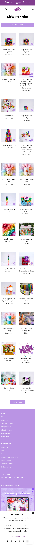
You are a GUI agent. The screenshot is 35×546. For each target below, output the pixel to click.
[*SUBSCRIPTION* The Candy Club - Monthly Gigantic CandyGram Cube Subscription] (26, 68)
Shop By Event (6, 430)
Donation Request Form (9, 457)
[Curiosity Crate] (8, 347)
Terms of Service (7, 464)
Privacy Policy (6, 460)
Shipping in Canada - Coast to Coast (17, 3)
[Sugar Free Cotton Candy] (8, 317)
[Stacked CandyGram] (8, 134)
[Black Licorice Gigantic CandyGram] (26, 377)
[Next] (33, 3)
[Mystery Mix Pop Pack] (26, 228)
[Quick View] (14, 44)
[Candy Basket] (8, 104)
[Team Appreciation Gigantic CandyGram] (26, 258)
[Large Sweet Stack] (8, 258)
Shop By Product (7, 423)
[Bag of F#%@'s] (8, 377)
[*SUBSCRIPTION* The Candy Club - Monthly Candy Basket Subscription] (26, 134)
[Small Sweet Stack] (8, 198)
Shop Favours (6, 427)
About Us (4, 420)
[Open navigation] (2, 9)
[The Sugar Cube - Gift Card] (26, 347)
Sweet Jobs (5, 454)
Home (3, 417)
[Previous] (2, 3)
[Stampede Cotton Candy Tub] (26, 317)
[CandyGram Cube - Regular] (26, 38)
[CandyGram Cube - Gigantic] (8, 38)
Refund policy (6, 467)
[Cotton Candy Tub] (8, 68)
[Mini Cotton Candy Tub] (8, 168)
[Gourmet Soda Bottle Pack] (26, 287)
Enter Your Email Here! (17, 536)
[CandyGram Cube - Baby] (26, 104)
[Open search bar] (6, 9)
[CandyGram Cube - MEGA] (26, 198)
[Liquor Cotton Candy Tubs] (26, 168)
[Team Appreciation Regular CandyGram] (8, 287)
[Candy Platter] (8, 228)
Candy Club (5, 433)
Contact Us (5, 437)
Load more (17, 402)
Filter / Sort (17, 25)
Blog (2, 451)
